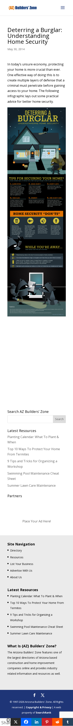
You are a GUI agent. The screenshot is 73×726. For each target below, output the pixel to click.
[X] (16, 722)
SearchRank (43, 712)
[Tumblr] (67, 722)
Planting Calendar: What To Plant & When (36, 596)
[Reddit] (57, 722)
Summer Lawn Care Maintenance (31, 485)
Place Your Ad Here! (36, 521)
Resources (16, 557)
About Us (16, 577)
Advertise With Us (21, 570)
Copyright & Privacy (38, 707)
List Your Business (21, 564)
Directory (16, 550)
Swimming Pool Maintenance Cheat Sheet (36, 627)
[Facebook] (26, 722)
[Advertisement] (36, 358)
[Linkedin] (36, 722)
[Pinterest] (47, 722)
